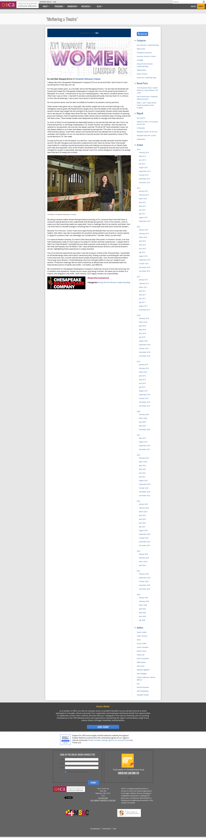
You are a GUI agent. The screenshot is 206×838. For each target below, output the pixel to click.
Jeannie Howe (141, 651)
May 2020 (142, 426)
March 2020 (143, 418)
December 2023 (144, 545)
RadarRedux (141, 139)
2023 (138, 501)
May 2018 (142, 330)
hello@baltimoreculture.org (103, 800)
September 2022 (144, 484)
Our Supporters (95, 828)
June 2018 (142, 333)
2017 (138, 277)
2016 (138, 227)
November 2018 (144, 352)
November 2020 (144, 429)
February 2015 (144, 195)
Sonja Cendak (141, 643)
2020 (138, 411)
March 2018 (143, 322)
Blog (99, 6)
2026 (138, 594)
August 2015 (143, 217)
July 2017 (142, 302)
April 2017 (142, 291)
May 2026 (142, 613)
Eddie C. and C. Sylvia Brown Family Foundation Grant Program (146, 105)
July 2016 (142, 252)
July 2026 (142, 620)
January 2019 (143, 364)
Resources (85, 6)
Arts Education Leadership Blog (148, 45)
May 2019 (142, 380)
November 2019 (144, 402)
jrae (138, 684)
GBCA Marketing (142, 691)
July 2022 (142, 477)
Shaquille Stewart (143, 695)
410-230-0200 (103, 798)
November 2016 (144, 267)
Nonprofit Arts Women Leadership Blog (114, 282)
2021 (138, 435)
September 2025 (144, 578)
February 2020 (144, 414)
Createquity (141, 128)
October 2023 (143, 538)
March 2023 (143, 512)
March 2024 (143, 562)
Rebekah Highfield (143, 670)
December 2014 (144, 182)
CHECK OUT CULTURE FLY (128, 773)
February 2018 (144, 318)
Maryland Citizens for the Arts (147, 132)
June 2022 (142, 473)
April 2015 (142, 202)
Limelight (140, 60)
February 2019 (144, 368)
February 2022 (144, 458)
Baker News (141, 49)
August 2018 (143, 341)
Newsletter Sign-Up (45, 2)
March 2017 (143, 287)
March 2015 (143, 199)
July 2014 (142, 164)
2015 (138, 188)
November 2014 (144, 179)
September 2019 (144, 395)
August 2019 (143, 391)
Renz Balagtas (142, 674)
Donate (200, 6)
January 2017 (143, 280)
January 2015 (143, 191)
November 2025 (144, 585)
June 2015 (142, 210)
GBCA (96, 33)
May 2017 (142, 295)
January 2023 (143, 504)
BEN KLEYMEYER (143, 658)
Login (54, 2)
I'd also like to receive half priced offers (78, 772)
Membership (72, 6)
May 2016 (142, 245)
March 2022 (143, 462)
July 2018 (142, 337)
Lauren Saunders (142, 647)
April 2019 (142, 376)
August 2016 (143, 256)
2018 (138, 315)
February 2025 (144, 574)
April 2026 (142, 609)
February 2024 (144, 558)
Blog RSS (144, 34)
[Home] (19, 7)
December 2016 (144, 271)
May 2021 (142, 438)
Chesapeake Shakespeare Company (87, 78)
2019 (138, 361)
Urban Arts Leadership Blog (146, 78)
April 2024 (142, 565)
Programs (59, 6)
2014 (138, 149)
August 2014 (143, 167)
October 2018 (143, 348)
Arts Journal (141, 118)
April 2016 (142, 241)
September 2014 (144, 171)
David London (142, 632)
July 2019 (142, 387)
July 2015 (142, 214)
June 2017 (142, 298)
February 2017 (144, 283)
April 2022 (142, 465)
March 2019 (143, 372)
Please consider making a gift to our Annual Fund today (110, 740)
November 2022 (144, 492)
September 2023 (144, 534)
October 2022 (143, 488)
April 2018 (142, 326)
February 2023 (144, 508)
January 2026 (143, 598)
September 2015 (144, 221)
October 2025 (143, 581)
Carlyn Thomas (142, 636)
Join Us (193, 6)
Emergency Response (144, 53)
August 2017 (143, 306)
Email (62, 759)
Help (114, 828)
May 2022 (142, 469)
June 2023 (142, 523)
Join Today (103, 727)
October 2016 (143, 264)
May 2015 (142, 206)
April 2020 (142, 422)
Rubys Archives (142, 74)
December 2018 (144, 356)
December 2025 (144, 589)
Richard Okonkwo (143, 687)
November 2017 (144, 310)
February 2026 (144, 601)
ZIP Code (62, 767)
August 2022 (143, 480)
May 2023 (142, 519)
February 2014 (144, 152)
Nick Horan (141, 666)
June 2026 (142, 616)
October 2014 (143, 175)
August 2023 (143, 530)
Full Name (61, 763)
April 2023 (142, 515)
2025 (138, 571)
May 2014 (142, 156)
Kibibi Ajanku (141, 662)
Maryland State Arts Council (146, 135)
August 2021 (143, 442)
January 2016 (143, 230)
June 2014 (142, 160)
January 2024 (143, 554)
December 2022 (144, 495)
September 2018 (144, 345)
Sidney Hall (140, 655)
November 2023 (144, 542)
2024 (138, 551)
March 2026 (143, 605)
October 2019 (143, 398)
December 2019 (144, 406)
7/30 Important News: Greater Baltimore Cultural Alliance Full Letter (147, 90)
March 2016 (143, 237)
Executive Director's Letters (146, 56)
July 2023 (142, 527)
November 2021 (144, 449)
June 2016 (142, 249)
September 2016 (144, 260)
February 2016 (144, 233)
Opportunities (141, 70)
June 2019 (142, 383)
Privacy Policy (106, 828)
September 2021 (144, 446)
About (45, 6)
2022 (138, 455)
